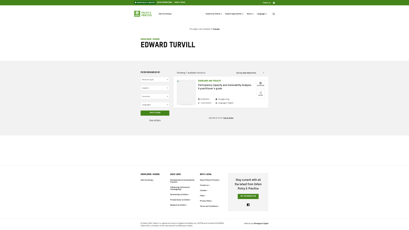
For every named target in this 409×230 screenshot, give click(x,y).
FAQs (202, 196)
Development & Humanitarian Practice (182, 181)
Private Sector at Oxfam (180, 200)
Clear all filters (155, 120)
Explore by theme (213, 14)
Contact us (204, 185)
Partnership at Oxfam (179, 194)
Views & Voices (179, 2)
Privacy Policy (205, 201)
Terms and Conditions (209, 206)
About (249, 14)
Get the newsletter (248, 196)
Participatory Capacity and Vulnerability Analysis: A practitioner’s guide (225, 87)
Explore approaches (233, 14)
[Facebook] (274, 3)
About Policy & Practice (209, 180)
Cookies (203, 190)
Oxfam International (164, 2)
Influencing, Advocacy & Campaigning (180, 188)
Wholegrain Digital (261, 223)
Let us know (228, 118)
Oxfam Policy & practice (146, 2)
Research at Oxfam (178, 205)
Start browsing (165, 14)
